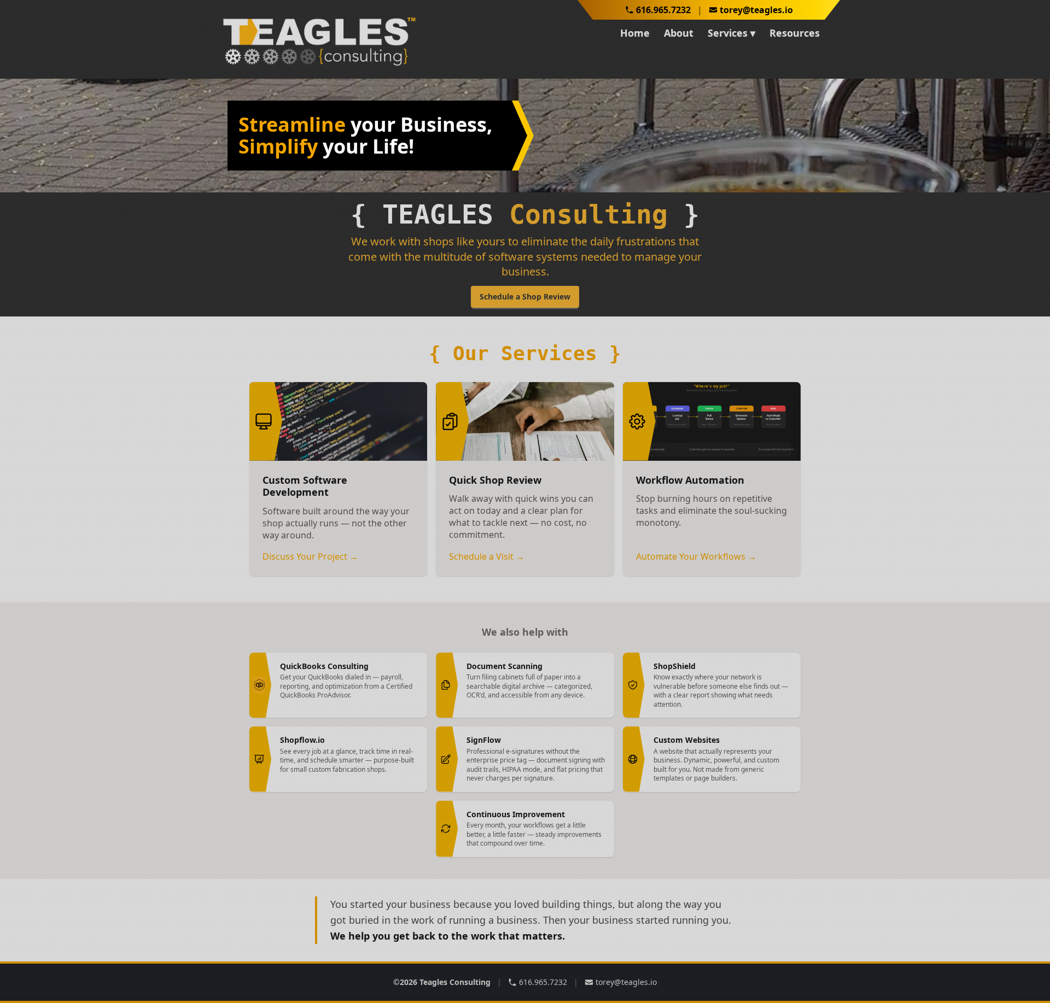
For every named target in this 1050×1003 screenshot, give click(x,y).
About (678, 32)
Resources (794, 32)
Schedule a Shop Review (525, 296)
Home (635, 32)
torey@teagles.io (756, 10)
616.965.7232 (663, 10)
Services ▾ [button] (731, 32)
